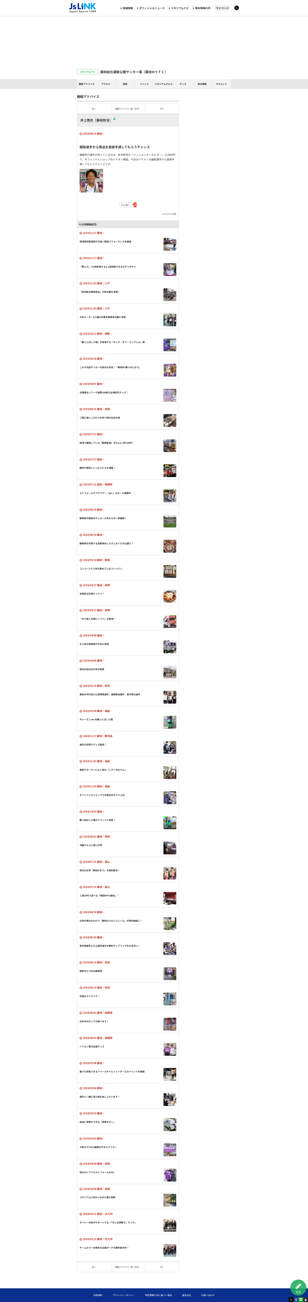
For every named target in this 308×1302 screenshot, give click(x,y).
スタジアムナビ (180, 8)
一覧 (128, 108)
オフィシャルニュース (152, 8)
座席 (125, 84)
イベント (144, 84)
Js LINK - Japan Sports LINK (82, 8)
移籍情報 (128, 8)
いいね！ (125, 204)
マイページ (222, 8)
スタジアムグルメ (163, 84)
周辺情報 (202, 84)
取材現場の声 (202, 8)
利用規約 (97, 1295)
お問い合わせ (208, 1295)
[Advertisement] (154, 40)
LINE (300, 1299)
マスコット (221, 84)
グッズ (183, 84)
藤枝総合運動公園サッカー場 (134, 71)
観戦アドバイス (86, 84)
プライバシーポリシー (123, 1295)
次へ (162, 108)
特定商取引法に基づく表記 (158, 1295)
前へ (94, 108)
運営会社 (186, 1295)
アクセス (105, 84)
